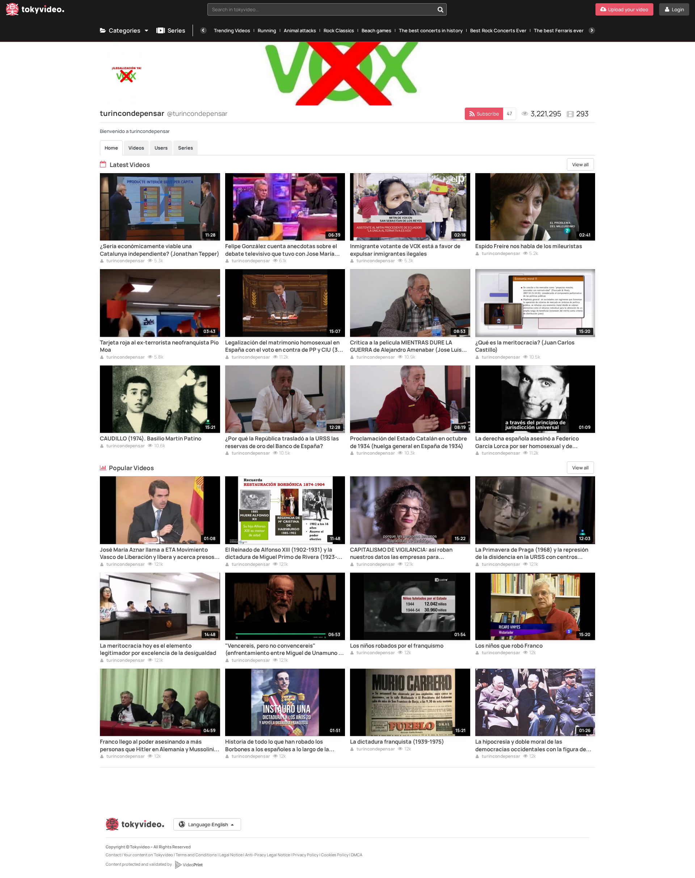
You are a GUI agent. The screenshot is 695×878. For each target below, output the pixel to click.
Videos (136, 148)
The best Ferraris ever (559, 30)
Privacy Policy (305, 854)
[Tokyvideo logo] (35, 10)
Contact (113, 854)
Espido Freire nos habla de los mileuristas (528, 246)
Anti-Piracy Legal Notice (267, 854)
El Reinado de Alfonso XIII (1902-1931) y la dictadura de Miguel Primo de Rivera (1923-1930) (281, 553)
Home (111, 148)
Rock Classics (339, 30)
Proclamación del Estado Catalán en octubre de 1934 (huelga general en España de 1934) (408, 442)
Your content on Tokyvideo (148, 854)
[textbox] (321, 9)
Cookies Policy (335, 854)
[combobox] (327, 9)
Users (161, 148)
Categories (124, 30)
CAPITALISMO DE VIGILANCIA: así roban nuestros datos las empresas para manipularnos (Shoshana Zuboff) (401, 553)
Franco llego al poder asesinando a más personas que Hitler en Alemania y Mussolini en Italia (157, 745)
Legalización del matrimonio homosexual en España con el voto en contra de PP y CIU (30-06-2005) (284, 346)
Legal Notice (231, 854)
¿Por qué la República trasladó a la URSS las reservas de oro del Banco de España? (282, 442)
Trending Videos (232, 30)
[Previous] (203, 30)
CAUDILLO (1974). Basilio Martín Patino (150, 438)
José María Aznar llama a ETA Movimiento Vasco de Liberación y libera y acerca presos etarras (157, 553)
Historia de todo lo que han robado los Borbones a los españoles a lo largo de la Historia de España (277, 745)
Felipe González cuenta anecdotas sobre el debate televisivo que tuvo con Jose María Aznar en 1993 (281, 250)
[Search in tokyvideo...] (440, 9)
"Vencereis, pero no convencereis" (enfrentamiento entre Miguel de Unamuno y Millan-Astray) (283, 649)
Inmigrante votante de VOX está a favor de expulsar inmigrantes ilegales (405, 250)
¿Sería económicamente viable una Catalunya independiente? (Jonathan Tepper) (159, 250)
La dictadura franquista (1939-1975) (397, 741)
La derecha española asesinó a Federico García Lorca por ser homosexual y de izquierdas (527, 442)
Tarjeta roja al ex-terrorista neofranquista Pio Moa (159, 346)
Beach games (376, 30)
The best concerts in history (431, 30)
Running (267, 30)
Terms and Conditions (196, 854)
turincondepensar (125, 261)
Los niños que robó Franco (509, 645)
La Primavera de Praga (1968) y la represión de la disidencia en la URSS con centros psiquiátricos (531, 553)
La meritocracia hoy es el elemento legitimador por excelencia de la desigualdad (158, 649)
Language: (208, 824)
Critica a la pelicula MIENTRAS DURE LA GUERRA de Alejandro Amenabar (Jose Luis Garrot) (406, 346)
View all (580, 164)
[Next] (592, 30)
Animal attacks (300, 30)
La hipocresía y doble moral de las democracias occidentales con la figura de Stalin (530, 745)
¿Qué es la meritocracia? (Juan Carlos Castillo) (524, 346)
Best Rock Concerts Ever (498, 30)
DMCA (356, 854)
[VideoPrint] (188, 864)
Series (176, 30)
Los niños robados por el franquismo (396, 645)
